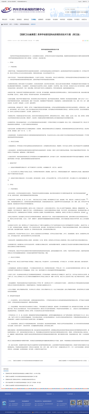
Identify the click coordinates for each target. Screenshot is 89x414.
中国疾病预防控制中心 (22, 1)
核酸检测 (86, 12)
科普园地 (69, 19)
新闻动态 (26, 19)
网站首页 (4, 19)
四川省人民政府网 (12, 1)
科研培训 (62, 19)
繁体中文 (85, 1)
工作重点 (33, 19)
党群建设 (19, 19)
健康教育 (40, 19)
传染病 (82, 12)
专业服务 (55, 19)
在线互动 (84, 19)
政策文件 (33, 24)
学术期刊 (76, 19)
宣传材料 (78, 12)
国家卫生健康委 (24, 40)
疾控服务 (48, 19)
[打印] (37, 40)
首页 (10, 24)
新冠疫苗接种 (73, 12)
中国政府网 (3, 1)
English (79, 1)
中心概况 (11, 19)
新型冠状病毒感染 (24, 24)
